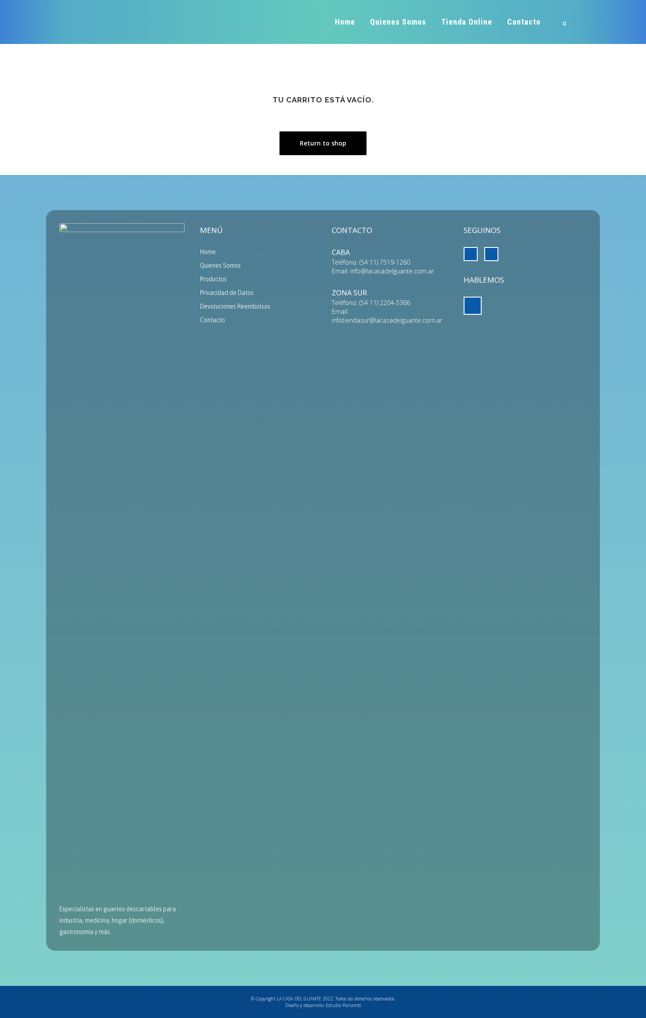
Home (208, 251)
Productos (213, 279)
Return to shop (323, 143)
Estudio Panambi (343, 1005)
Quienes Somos (220, 265)
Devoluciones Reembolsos (235, 306)
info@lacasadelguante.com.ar (392, 271)
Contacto (212, 320)
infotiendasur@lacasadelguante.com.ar (387, 320)
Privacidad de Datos (227, 292)
